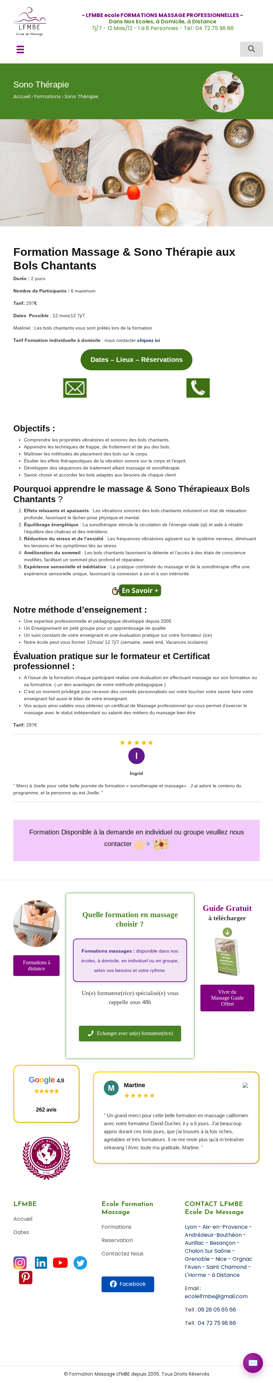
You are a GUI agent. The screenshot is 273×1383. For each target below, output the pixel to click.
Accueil (21, 96)
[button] (251, 49)
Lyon (191, 1227)
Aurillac (194, 1243)
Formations (47, 96)
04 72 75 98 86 (217, 1323)
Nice (221, 1259)
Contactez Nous (122, 1253)
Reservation (117, 1240)
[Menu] (20, 49)
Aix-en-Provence (225, 1227)
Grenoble (197, 1259)
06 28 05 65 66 (217, 1310)
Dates (21, 1232)
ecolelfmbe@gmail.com (216, 1296)
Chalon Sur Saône (208, 1251)
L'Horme (195, 1275)
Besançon (222, 1243)
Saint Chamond (226, 1267)
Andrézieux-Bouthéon (213, 1235)
